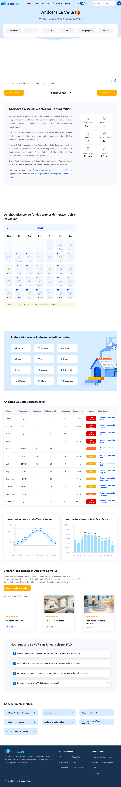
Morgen (105, 30)
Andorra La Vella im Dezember (107, 501)
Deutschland (32, 3)
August (49, 30)
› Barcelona (63, 757)
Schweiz (45, 3)
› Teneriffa (76, 757)
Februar (106, 93)
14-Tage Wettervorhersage (18, 713)
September (67, 30)
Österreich (57, 3)
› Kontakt (95, 773)
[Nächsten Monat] (71, 227)
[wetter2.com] (10, 3)
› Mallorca (75, 762)
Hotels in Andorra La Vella (16, 588)
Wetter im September (16, 722)
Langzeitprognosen (86, 30)
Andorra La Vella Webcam (55, 722)
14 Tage (31, 30)
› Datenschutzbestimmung (102, 762)
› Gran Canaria (77, 767)
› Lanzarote (63, 762)
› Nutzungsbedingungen (102, 757)
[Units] (82, 3)
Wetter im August (89, 713)
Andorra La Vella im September (107, 479)
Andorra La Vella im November (107, 494)
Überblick (14, 30)
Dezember (14, 93)
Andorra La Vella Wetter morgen (92, 722)
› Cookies (95, 767)
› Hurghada (63, 767)
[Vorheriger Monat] (8, 227)
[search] (119, 3)
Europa (68, 3)
